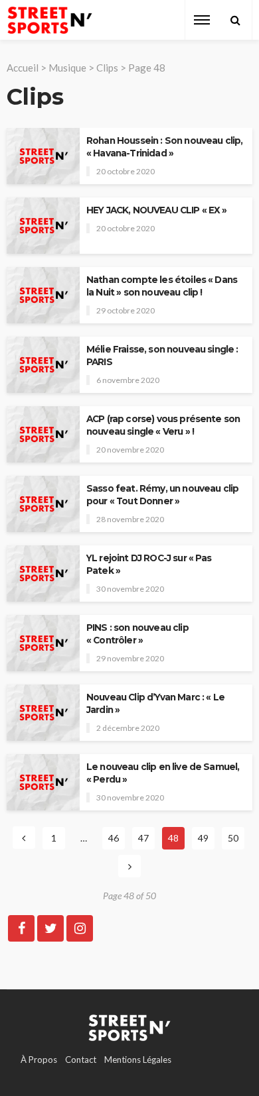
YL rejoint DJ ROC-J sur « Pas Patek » (149, 564)
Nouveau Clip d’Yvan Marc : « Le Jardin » (155, 703)
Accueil (23, 68)
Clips (107, 68)
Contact (80, 1059)
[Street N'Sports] (50, 20)
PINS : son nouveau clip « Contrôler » (137, 633)
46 (113, 838)
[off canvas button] (202, 20)
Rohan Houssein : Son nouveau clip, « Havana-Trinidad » (164, 146)
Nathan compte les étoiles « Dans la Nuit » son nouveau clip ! (161, 286)
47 (143, 838)
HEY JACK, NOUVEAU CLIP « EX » (156, 210)
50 (233, 838)
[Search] (235, 20)
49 (203, 838)
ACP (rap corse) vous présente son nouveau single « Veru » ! (163, 425)
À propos (39, 1059)
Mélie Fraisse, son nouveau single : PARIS (162, 355)
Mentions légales (137, 1059)
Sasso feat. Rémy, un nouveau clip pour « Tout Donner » (162, 494)
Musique (67, 68)
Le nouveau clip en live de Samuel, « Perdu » (162, 773)
